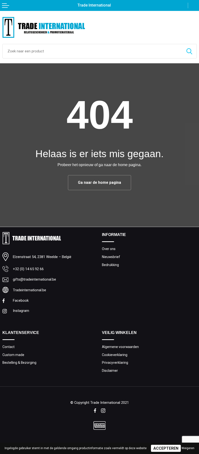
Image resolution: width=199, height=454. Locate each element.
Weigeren (188, 448)
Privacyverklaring (115, 363)
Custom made (13, 355)
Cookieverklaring (114, 355)
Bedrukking (110, 265)
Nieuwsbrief (111, 257)
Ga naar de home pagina (99, 182)
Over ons (109, 249)
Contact (8, 347)
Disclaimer (110, 371)
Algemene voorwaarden (120, 347)
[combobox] (92, 51)
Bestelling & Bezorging (19, 363)
